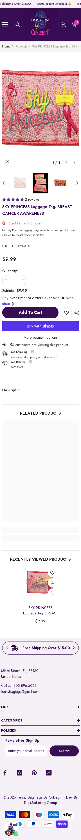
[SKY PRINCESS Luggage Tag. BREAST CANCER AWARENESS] (40, 583)
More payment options (41, 337)
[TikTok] (48, 772)
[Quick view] (52, 582)
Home (6, 46)
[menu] (5, 24)
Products (21, 46)
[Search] (17, 24)
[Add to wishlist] (52, 572)
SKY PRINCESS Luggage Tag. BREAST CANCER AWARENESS (40, 610)
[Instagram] (19, 772)
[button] (66, 163)
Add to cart (30, 312)
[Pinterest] (34, 772)
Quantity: (10, 271)
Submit (64, 751)
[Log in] (63, 24)
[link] (66, 312)
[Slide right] (73, 648)
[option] (40, 110)
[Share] (75, 313)
